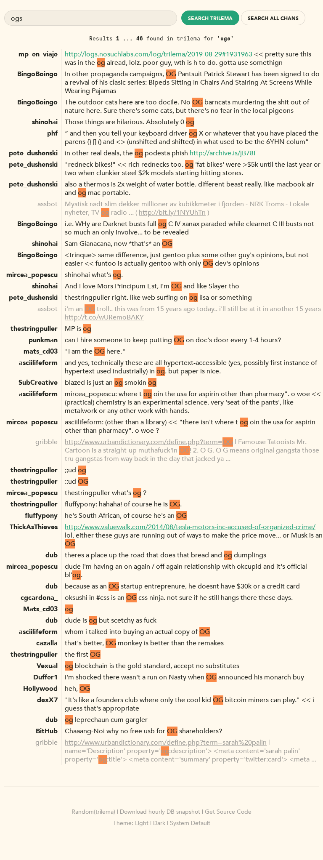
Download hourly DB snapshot (160, 812)
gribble (46, 442)
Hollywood (40, 688)
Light (141, 823)
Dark (159, 823)
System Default (190, 823)
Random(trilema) (93, 812)
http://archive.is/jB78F (223, 153)
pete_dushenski (33, 153)
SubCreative (38, 382)
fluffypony (41, 515)
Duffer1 (45, 677)
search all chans (273, 18)
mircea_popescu (32, 275)
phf (52, 133)
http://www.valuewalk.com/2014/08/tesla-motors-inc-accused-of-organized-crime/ (190, 527)
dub (51, 555)
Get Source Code (228, 812)
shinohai (45, 122)
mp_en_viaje (38, 54)
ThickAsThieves (34, 527)
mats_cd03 (41, 351)
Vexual (47, 666)
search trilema (210, 18)
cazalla (47, 643)
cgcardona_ (39, 597)
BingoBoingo (37, 74)
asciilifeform (38, 362)
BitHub (47, 731)
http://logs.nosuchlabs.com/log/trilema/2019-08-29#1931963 (158, 54)
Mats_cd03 (40, 609)
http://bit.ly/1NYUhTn (172, 212)
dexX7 (47, 700)
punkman (43, 340)
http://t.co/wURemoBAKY (104, 317)
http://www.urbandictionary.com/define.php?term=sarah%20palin (166, 742)
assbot (47, 204)
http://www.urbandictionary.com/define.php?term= (149, 442)
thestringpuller (34, 328)
